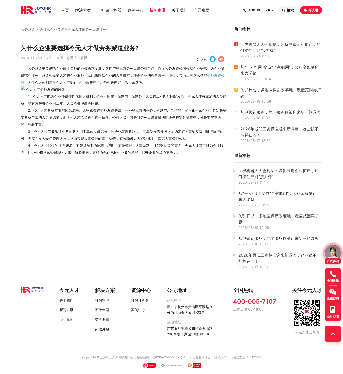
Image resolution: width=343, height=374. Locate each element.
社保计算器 (111, 10)
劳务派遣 (28, 29)
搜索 (288, 10)
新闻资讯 (157, 10)
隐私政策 (220, 357)
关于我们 (180, 10)
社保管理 (102, 300)
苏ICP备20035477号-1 (169, 357)
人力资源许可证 (199, 357)
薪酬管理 (102, 310)
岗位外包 (102, 329)
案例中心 (135, 10)
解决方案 (85, 10)
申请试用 (311, 10)
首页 (65, 10)
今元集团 (202, 10)
